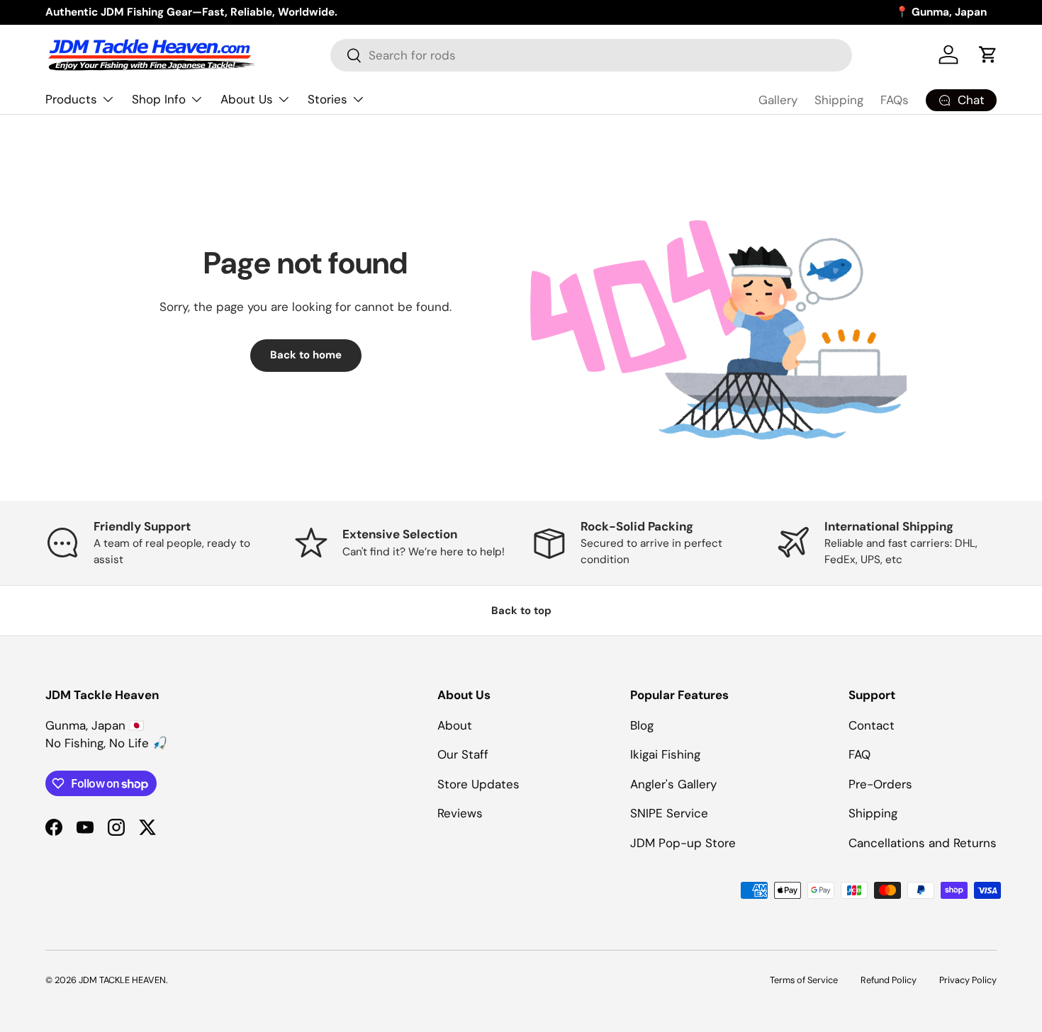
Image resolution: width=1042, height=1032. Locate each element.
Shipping (838, 100)
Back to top (521, 610)
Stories (327, 99)
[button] (988, 54)
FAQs (894, 100)
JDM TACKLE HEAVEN (122, 980)
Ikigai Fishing (665, 754)
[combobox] (591, 55)
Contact (871, 725)
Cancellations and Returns (922, 843)
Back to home (306, 355)
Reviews (460, 813)
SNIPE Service (669, 813)
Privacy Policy (968, 980)
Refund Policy (889, 980)
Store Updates (478, 784)
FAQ (859, 754)
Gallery (777, 100)
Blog (642, 725)
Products (71, 99)
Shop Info (159, 99)
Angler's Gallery (673, 784)
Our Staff (462, 754)
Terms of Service (804, 980)
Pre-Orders (880, 784)
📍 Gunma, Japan (941, 12)
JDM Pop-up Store (683, 843)
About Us (246, 99)
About (454, 725)
